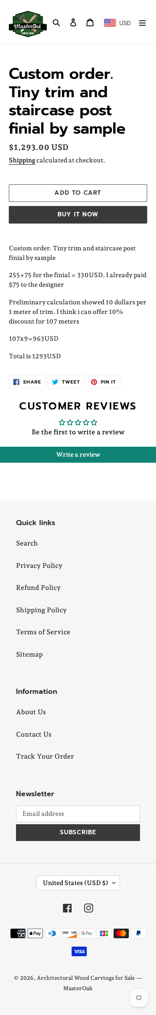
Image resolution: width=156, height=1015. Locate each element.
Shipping (22, 160)
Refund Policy (38, 587)
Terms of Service (43, 632)
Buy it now (78, 214)
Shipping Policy (41, 610)
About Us (31, 712)
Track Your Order (45, 756)
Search (27, 543)
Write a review (78, 454)
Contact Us (34, 734)
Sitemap (29, 654)
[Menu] (142, 22)
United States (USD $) (75, 883)
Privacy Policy (39, 565)
